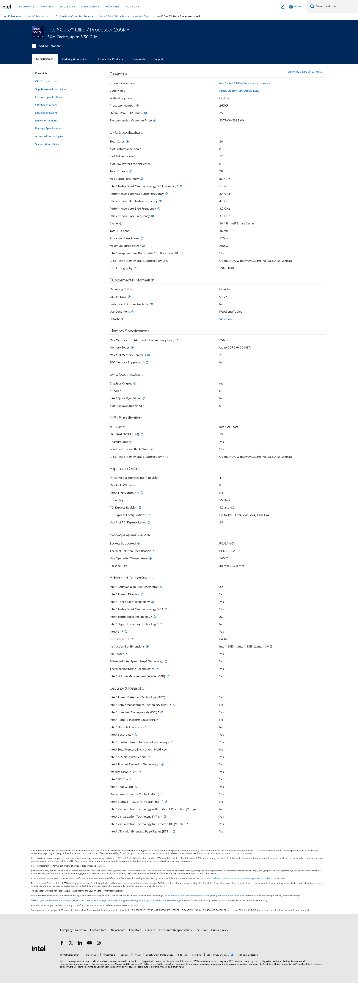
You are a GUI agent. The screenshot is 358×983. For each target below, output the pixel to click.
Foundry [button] (132, 6)
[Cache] (121, 223)
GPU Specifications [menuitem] (46, 105)
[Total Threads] (131, 171)
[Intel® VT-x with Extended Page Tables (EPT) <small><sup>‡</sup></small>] (174, 831)
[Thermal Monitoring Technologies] (157, 668)
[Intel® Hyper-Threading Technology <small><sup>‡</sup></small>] (161, 624)
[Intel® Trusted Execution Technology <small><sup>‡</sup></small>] (163, 764)
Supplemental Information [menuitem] (50, 89)
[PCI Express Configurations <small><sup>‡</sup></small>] (150, 515)
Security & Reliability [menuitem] (47, 144)
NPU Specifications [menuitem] (46, 112)
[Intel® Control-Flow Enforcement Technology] (172, 742)
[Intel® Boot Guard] (136, 786)
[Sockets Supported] (138, 543)
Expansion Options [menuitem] (46, 120)
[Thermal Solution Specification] (154, 551)
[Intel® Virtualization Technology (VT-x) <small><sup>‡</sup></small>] (165, 816)
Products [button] (26, 6)
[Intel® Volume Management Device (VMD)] (168, 676)
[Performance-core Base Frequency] (159, 208)
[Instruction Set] (132, 639)
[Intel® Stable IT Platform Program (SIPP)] (166, 801)
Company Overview (73, 930)
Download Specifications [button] (304, 72)
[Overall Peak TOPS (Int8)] (145, 113)
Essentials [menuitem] (41, 73)
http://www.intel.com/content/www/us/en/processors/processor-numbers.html (238, 878)
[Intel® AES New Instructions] (149, 757)
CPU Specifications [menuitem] (46, 81)
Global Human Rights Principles (289, 964)
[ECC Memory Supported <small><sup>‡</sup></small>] (147, 362)
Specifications (44, 59)
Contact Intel (98, 930)
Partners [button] (112, 6)
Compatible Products (110, 59)
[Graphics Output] (135, 383)
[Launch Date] (129, 296)
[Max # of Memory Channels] (149, 355)
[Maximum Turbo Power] (143, 245)
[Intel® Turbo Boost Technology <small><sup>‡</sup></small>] (155, 616)
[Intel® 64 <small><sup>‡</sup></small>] (126, 631)
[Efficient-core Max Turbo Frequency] (160, 201)
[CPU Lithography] (135, 268)
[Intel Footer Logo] (39, 948)
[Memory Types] (132, 347)
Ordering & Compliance (75, 59)
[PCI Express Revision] (140, 507)
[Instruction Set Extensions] (147, 646)
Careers (150, 930)
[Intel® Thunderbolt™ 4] (142, 492)
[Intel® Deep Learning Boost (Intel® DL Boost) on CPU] (182, 253)
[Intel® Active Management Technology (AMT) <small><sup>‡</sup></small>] (174, 704)
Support (158, 59)
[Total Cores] (127, 141)
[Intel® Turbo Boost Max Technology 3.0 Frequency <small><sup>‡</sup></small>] (181, 186)
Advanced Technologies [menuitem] (49, 136)
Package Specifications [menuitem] (48, 128)
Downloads (138, 59)
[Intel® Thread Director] (142, 594)
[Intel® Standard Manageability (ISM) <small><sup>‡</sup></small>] (162, 712)
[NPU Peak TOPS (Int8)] (142, 434)
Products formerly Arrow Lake (239, 91)
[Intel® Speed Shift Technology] (152, 601)
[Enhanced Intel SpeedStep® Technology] (166, 661)
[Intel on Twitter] (71, 943)
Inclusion (202, 930)
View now (225, 319)
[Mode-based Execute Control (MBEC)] (162, 794)
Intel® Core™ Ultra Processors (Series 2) (245, 83)
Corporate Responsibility (175, 930)
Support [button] (47, 6)
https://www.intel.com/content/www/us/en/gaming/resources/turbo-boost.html (206, 895)
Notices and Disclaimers (127, 964)
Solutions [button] (67, 6)
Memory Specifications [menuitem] (48, 97)
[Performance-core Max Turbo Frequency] (166, 193)
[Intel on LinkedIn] (80, 943)
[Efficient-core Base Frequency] (152, 216)
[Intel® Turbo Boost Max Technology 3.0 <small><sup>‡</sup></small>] (166, 609)
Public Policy (219, 930)
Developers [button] (90, 6)
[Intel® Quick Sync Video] (144, 398)
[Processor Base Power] (142, 238)
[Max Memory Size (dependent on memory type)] (177, 340)
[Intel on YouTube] (89, 943)
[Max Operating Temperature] (150, 558)
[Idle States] (127, 654)
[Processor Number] (137, 105)
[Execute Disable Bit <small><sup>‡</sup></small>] (140, 771)
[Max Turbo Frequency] (141, 178)
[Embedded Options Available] (152, 304)
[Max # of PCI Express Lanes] (149, 522)
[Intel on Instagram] (98, 943)
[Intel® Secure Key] (136, 734)
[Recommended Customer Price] (155, 120)
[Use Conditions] (133, 311)
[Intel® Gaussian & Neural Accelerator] (161, 586)
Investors (135, 930)
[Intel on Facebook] (62, 943)
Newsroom (118, 930)
